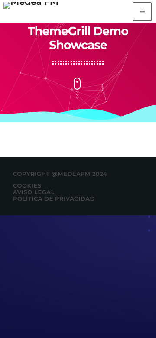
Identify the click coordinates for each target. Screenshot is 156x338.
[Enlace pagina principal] (30, 12)
